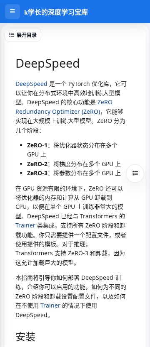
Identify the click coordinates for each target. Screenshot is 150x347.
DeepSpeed (31, 84)
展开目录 (27, 35)
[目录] (135, 173)
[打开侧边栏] (12, 11)
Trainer (25, 225)
